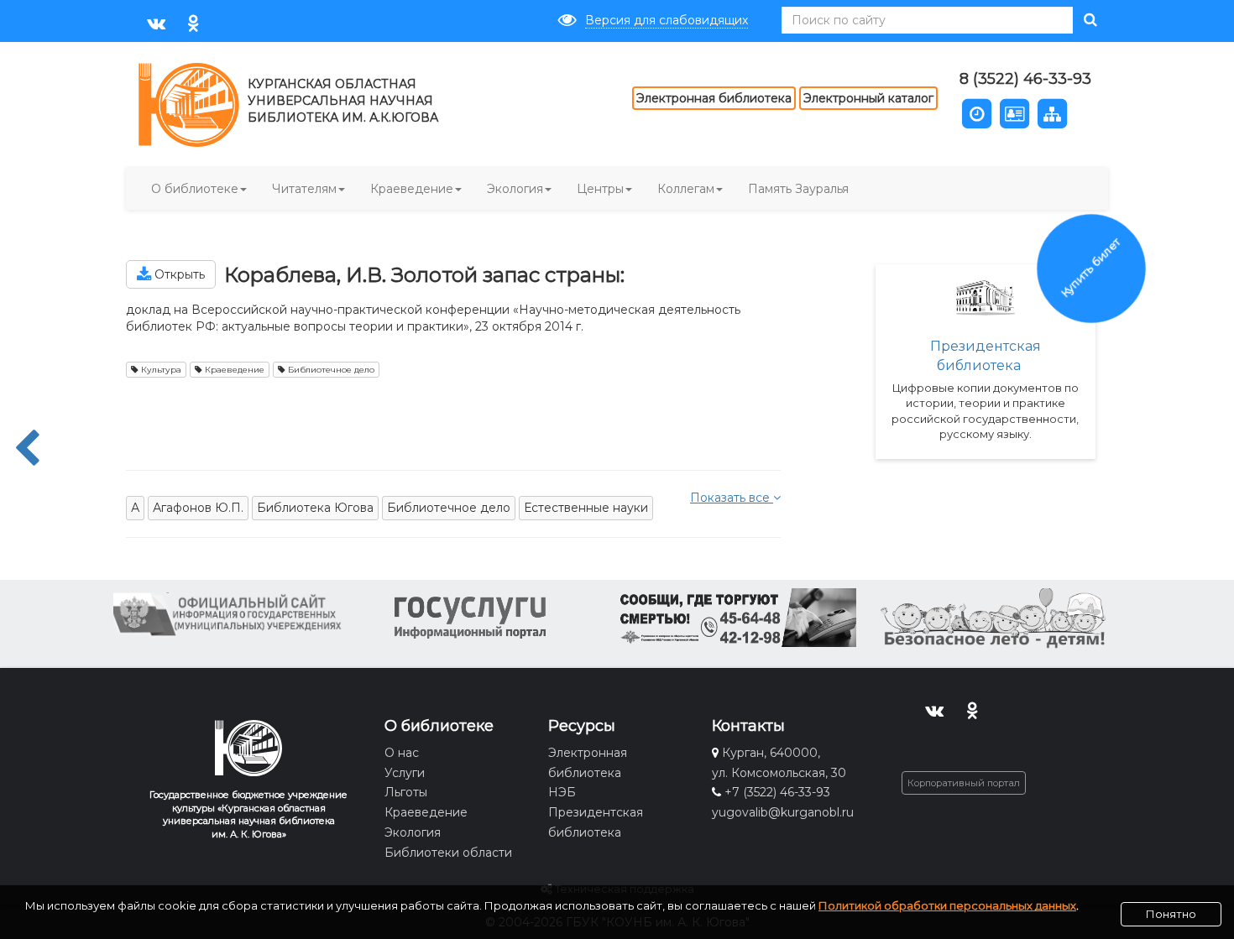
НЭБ (562, 792)
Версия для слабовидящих (666, 20)
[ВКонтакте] (156, 22)
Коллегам (685, 188)
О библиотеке (194, 188)
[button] (976, 112)
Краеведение (411, 188)
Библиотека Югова (315, 507)
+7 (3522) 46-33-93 (777, 792)
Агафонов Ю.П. (198, 507)
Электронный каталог (868, 98)
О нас (401, 752)
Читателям (304, 188)
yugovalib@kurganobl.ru (783, 812)
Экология (515, 188)
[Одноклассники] (193, 22)
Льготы (405, 792)
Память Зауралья (798, 188)
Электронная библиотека (714, 98)
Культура (160, 369)
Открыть (178, 274)
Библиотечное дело (329, 369)
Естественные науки (586, 507)
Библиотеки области (448, 852)
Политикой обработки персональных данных (947, 905)
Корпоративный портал (963, 783)
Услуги (404, 772)
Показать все (731, 497)
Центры (600, 188)
